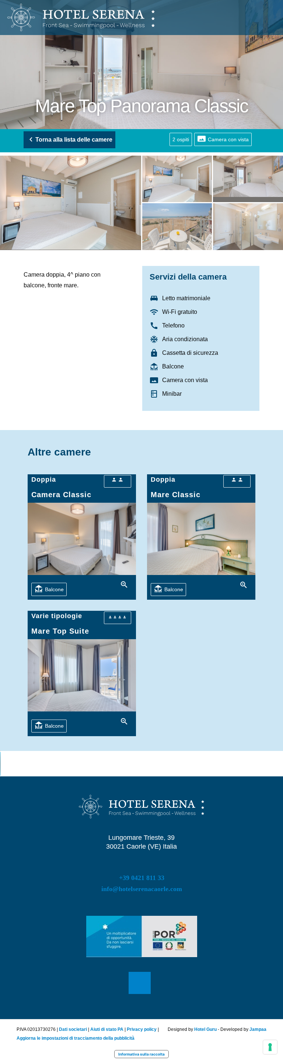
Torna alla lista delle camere (73, 139)
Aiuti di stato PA (106, 1029)
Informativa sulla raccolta (141, 1054)
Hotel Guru (206, 1029)
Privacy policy (142, 1029)
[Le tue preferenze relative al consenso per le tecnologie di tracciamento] (270, 1047)
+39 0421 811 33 (141, 877)
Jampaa (257, 1029)
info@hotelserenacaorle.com (141, 889)
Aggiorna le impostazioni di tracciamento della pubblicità (75, 1038)
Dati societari (73, 1029)
